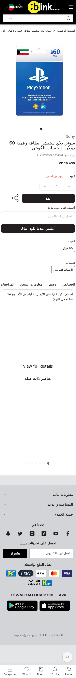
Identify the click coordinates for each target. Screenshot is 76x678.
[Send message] (69, 18)
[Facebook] (67, 535)
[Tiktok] (44, 535)
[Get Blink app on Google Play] (22, 606)
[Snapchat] (8, 535)
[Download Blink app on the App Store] (55, 606)
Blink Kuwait (46, 635)
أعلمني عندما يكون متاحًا (38, 228)
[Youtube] (56, 535)
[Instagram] (32, 535)
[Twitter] (20, 535)
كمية (72, 176)
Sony (70, 136)
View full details (38, 366)
